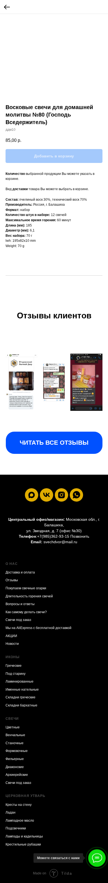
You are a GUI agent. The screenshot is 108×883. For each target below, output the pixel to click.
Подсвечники (16, 828)
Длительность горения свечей (29, 596)
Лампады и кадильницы (24, 836)
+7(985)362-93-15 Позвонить (63, 536)
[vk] (46, 495)
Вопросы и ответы (20, 604)
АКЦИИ (11, 636)
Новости (12, 644)
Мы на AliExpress (19, 628)
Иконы (13, 657)
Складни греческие (20, 697)
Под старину (15, 674)
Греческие (14, 666)
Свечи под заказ (18, 620)
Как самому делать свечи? (26, 612)
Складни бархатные (21, 705)
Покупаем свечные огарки (26, 588)
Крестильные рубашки (23, 844)
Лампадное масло (20, 820)
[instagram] (61, 495)
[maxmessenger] (31, 495)
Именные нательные (22, 689)
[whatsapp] (76, 495)
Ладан (11, 812)
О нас (12, 564)
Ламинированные (20, 681)
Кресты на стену (19, 805)
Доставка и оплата (20, 572)
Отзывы (12, 580)
